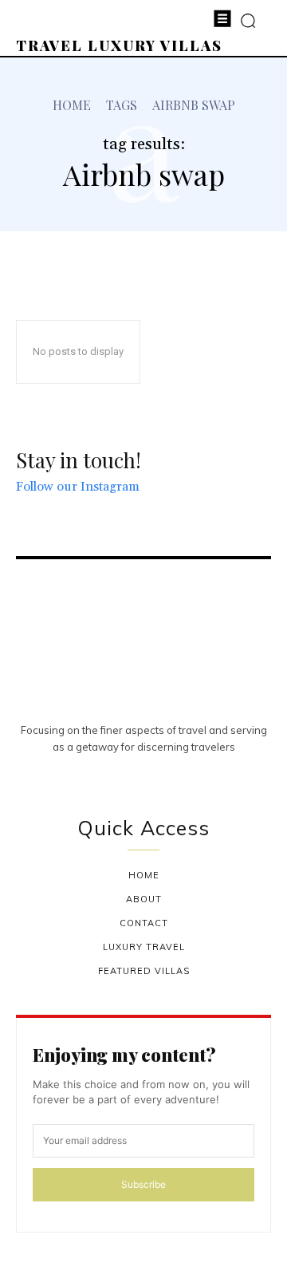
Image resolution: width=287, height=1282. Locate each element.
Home (72, 105)
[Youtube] (162, 774)
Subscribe (143, 1184)
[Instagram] (125, 774)
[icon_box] (90, 488)
